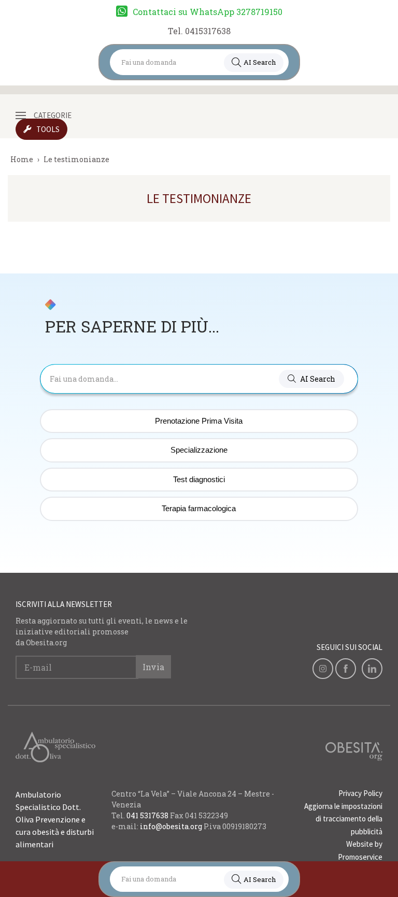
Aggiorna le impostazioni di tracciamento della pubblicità (343, 818)
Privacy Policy (360, 793)
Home (21, 159)
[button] (311, 379)
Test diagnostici (199, 479)
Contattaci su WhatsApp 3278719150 (207, 11)
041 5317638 (147, 815)
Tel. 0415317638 (199, 30)
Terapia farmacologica (199, 508)
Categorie (53, 115)
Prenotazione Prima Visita (199, 420)
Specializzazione (199, 449)
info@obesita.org (171, 826)
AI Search (260, 62)
